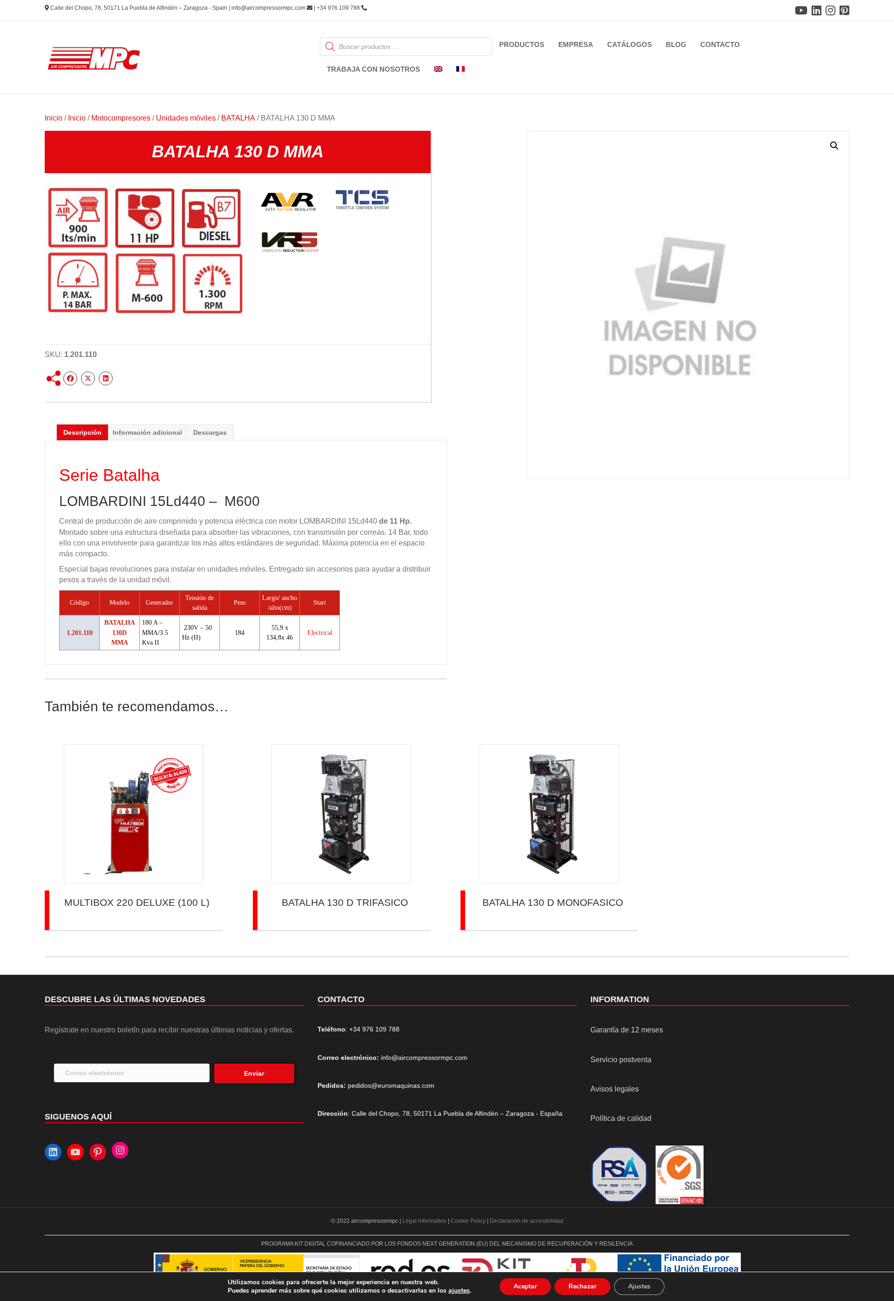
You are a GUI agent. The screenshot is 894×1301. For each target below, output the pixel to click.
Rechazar (582, 1286)
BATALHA (238, 118)
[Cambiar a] (438, 69)
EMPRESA (575, 44)
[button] (834, 145)
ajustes (459, 1291)
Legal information (425, 1221)
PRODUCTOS (521, 44)
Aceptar (525, 1286)
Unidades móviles (186, 118)
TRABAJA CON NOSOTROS (373, 69)
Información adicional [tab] (147, 432)
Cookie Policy (468, 1221)
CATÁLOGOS (629, 44)
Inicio (53, 118)
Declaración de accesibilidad (526, 1221)
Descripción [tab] (82, 432)
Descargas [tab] (210, 432)
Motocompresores (120, 118)
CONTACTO (720, 44)
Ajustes (639, 1286)
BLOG (676, 44)
